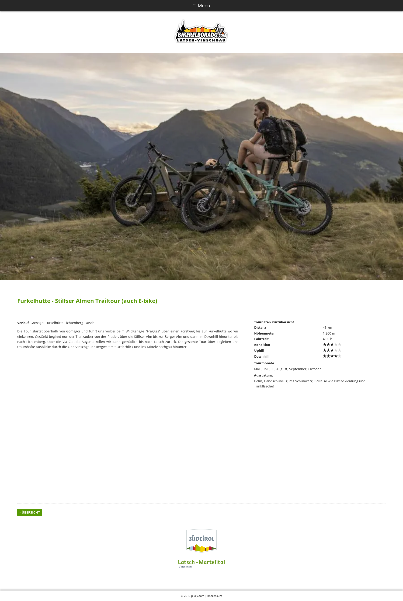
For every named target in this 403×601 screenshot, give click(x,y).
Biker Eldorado (201, 32)
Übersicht (31, 512)
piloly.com (197, 596)
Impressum (214, 596)
